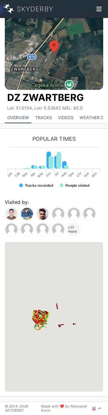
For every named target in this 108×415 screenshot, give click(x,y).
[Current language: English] (96, 408)
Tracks (43, 117)
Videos (66, 117)
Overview (18, 117)
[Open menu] (99, 9)
